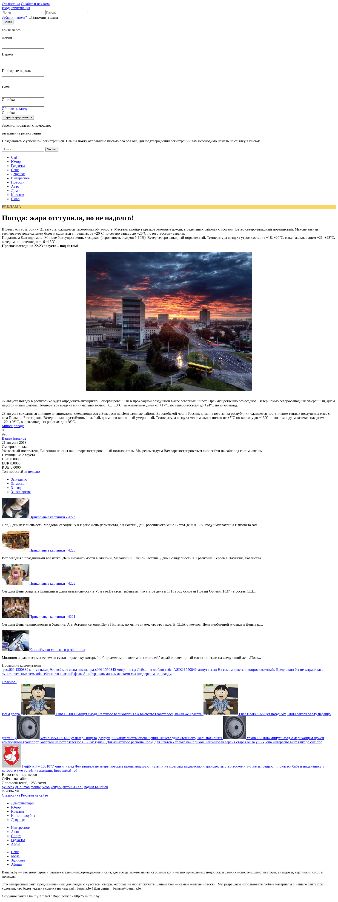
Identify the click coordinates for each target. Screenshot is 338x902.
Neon (46, 787)
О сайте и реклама (35, 4)
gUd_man (22, 787)
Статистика (11, 4)
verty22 (56, 787)
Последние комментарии (21, 665)
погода (19, 426)
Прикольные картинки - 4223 (52, 550)
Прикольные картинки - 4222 (52, 583)
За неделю (19, 479)
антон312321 (73, 787)
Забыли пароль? (14, 17)
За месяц (18, 483)
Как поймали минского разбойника (57, 650)
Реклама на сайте (34, 795)
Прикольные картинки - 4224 (52, 517)
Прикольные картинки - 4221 (52, 617)
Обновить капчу (15, 109)
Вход (6, 8)
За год (16, 488)
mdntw (36, 787)
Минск (7, 426)
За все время (21, 492)
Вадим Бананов (14, 438)
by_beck (8, 787)
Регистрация (20, 8)
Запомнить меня (45, 17)
